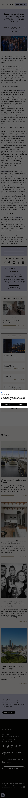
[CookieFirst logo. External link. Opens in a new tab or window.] (1, 392)
